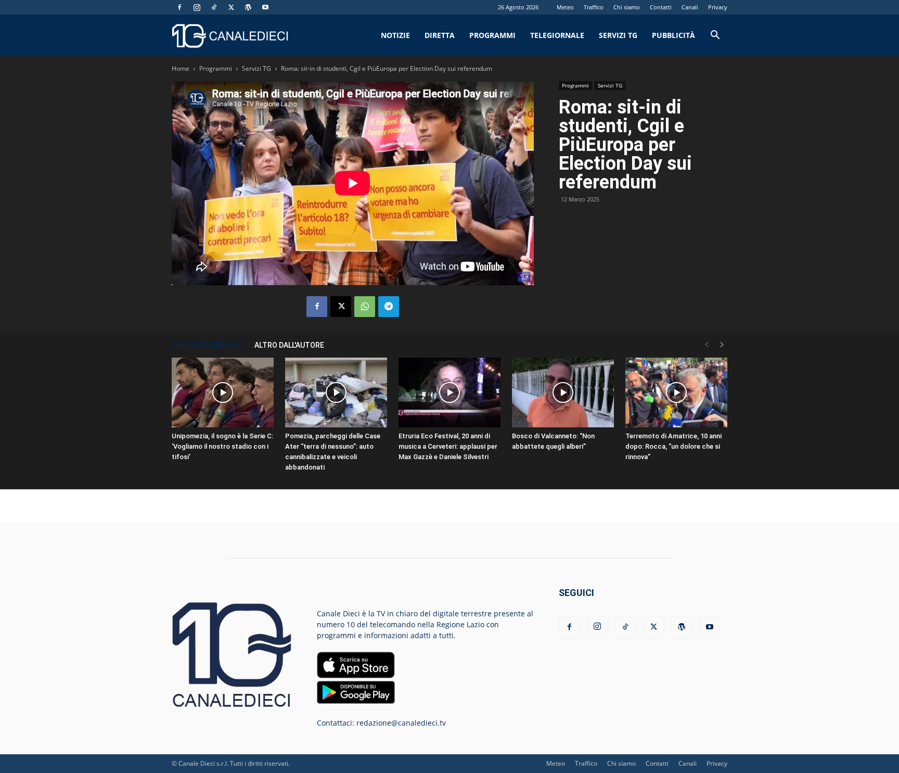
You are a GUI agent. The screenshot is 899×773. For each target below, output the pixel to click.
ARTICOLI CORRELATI (208, 345)
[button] (714, 36)
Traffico (593, 7)
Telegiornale (557, 35)
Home (180, 68)
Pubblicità (673, 35)
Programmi (492, 35)
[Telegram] (388, 306)
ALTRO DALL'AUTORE (289, 345)
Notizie (395, 35)
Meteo (565, 7)
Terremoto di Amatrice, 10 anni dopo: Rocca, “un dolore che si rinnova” (673, 446)
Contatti (661, 7)
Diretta (440, 35)
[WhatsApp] (364, 306)
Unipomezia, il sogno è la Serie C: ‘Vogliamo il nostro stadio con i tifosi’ (222, 446)
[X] (231, 7)
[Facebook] (179, 7)
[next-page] (722, 344)
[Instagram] (196, 7)
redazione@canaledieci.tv (401, 723)
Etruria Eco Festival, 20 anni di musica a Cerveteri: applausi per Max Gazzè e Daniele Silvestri (448, 446)
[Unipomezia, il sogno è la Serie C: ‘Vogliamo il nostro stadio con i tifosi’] (223, 393)
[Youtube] (265, 7)
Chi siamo (626, 7)
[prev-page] (706, 344)
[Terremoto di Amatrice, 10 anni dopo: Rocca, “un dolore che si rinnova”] (676, 393)
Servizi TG (618, 35)
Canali (690, 7)
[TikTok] (214, 7)
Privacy (717, 7)
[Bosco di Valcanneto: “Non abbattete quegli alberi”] (563, 393)
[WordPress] (248, 7)
